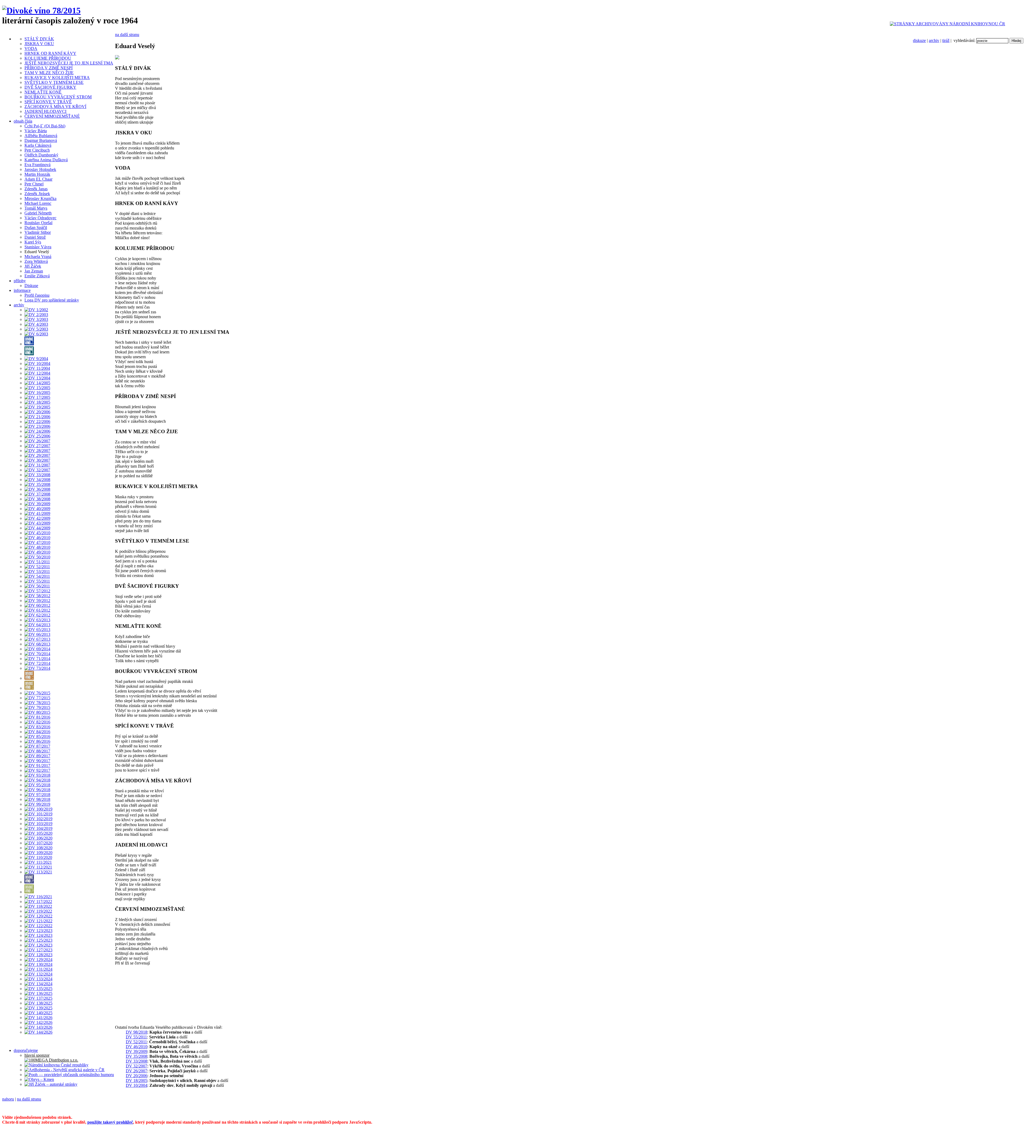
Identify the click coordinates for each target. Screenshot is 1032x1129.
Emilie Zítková (37, 276)
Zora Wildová (36, 261)
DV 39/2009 (136, 1051)
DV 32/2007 (136, 1066)
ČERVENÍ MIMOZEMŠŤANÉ (52, 116)
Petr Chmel (34, 184)
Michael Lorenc (37, 203)
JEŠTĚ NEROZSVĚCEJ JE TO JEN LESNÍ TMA (68, 63)
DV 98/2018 (136, 1032)
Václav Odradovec (40, 218)
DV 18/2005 (136, 1080)
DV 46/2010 (136, 1046)
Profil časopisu (36, 295)
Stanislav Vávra (37, 247)
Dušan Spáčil (35, 227)
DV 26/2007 (136, 1071)
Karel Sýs (32, 242)
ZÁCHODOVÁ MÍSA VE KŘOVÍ (55, 106)
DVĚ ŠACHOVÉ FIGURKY (50, 87)
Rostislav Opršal (38, 222)
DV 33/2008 (136, 1061)
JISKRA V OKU (39, 43)
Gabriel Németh (38, 213)
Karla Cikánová (37, 145)
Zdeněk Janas (36, 189)
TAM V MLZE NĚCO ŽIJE (49, 72)
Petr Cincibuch (37, 150)
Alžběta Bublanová (40, 135)
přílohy (20, 280)
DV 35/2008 (136, 1056)
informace (22, 290)
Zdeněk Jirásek (37, 193)
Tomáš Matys (35, 208)
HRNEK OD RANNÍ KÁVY (50, 53)
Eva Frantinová (37, 164)
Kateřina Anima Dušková (46, 159)
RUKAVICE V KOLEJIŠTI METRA (57, 77)
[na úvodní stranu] (41, 10)
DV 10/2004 (136, 1085)
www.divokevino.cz (355, 1108)
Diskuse (31, 285)
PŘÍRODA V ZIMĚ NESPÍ (48, 68)
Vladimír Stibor (37, 232)
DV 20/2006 (136, 1075)
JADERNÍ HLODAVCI (45, 111)
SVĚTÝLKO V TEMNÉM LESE (54, 82)
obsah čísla (23, 121)
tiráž (945, 40)
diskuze (919, 40)
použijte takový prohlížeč (110, 1122)
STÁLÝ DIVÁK (39, 39)
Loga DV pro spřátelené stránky (51, 300)
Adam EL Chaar (38, 179)
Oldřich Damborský (41, 155)
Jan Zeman (33, 271)
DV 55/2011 (136, 1037)
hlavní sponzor (36, 1055)
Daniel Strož (35, 237)
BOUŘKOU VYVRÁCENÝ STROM (58, 97)
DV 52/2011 (136, 1042)
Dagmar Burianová (40, 140)
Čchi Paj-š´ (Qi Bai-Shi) (44, 126)
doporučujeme (26, 1050)
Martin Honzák (37, 174)
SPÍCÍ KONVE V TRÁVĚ (48, 101)
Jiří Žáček (32, 266)
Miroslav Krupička (40, 198)
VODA (30, 48)
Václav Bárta (35, 130)
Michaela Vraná (37, 256)
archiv (934, 40)
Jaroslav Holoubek (40, 169)
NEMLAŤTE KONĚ (43, 92)
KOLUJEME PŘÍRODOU (47, 58)
